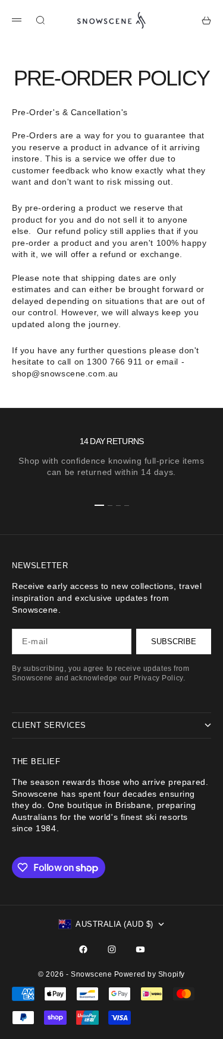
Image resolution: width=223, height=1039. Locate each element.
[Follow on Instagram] (112, 949)
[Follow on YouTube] (140, 949)
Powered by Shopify (149, 974)
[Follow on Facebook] (83, 949)
